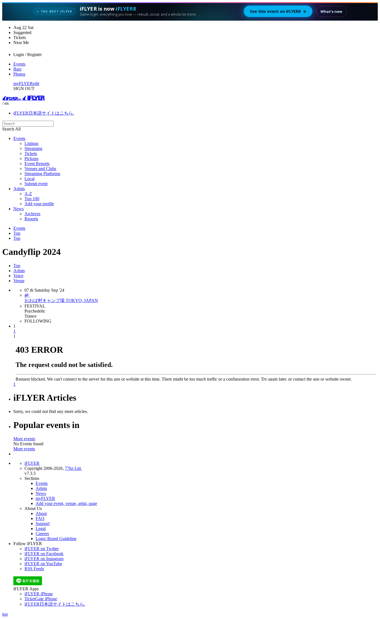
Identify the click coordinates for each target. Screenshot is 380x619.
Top (16, 233)
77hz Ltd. (73, 468)
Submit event (36, 183)
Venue (18, 280)
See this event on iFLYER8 (278, 11)
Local (29, 178)
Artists (19, 188)
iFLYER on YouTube (43, 563)
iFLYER (32, 463)
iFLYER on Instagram (43, 558)
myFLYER (23, 83)
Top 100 (31, 198)
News (18, 208)
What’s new (331, 11)
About (41, 513)
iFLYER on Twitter (41, 548)
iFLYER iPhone (38, 593)
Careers (42, 533)
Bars (17, 69)
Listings (31, 143)
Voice (18, 275)
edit (36, 83)
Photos (19, 74)
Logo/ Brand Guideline (56, 538)
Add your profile (39, 203)
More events (24, 438)
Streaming (33, 148)
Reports (31, 218)
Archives (32, 213)
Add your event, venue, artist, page (66, 503)
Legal (41, 528)
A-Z (28, 193)
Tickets (30, 153)
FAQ (40, 518)
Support (43, 523)
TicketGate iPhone (40, 598)
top (5, 614)
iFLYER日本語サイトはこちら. (43, 113)
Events (19, 64)
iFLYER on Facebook (43, 553)
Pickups (31, 158)
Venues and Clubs (40, 168)
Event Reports (37, 163)
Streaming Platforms (42, 173)
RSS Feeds (34, 568)
